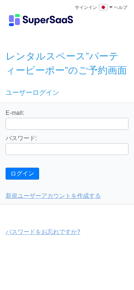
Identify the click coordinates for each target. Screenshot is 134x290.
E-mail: (15, 113)
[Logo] (41, 20)
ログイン (22, 173)
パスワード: (21, 138)
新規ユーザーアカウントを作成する (53, 195)
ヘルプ (120, 7)
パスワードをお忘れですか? (43, 231)
